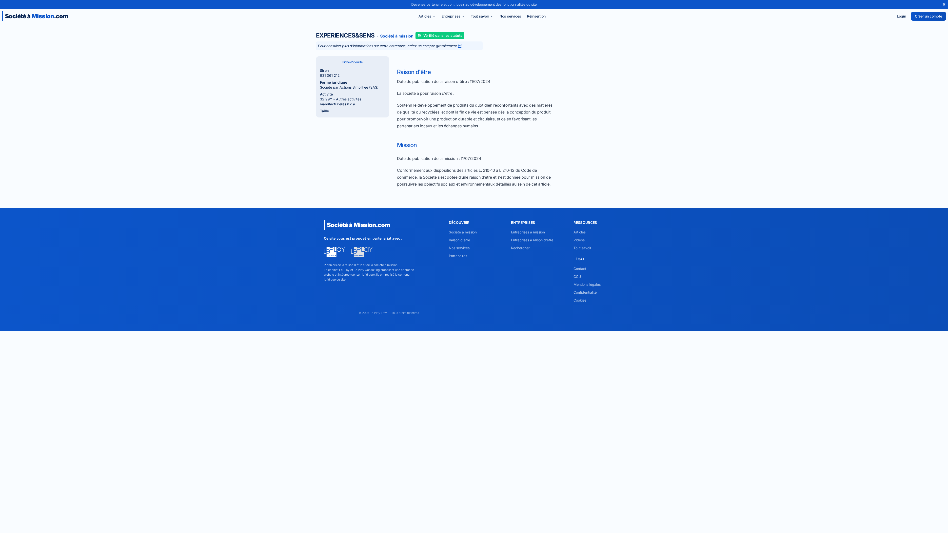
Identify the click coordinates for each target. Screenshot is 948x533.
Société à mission (463, 232)
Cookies (579, 300)
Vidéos (579, 240)
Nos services (510, 16)
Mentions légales (587, 284)
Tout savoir (480, 16)
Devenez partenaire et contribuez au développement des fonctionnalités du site (474, 4)
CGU (577, 276)
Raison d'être (459, 240)
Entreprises (451, 16)
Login (901, 16)
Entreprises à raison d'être (532, 240)
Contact (579, 268)
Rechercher (520, 248)
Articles (424, 16)
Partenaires (458, 256)
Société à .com (36, 16)
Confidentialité (585, 292)
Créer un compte (928, 16)
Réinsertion (536, 16)
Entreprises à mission (528, 232)
